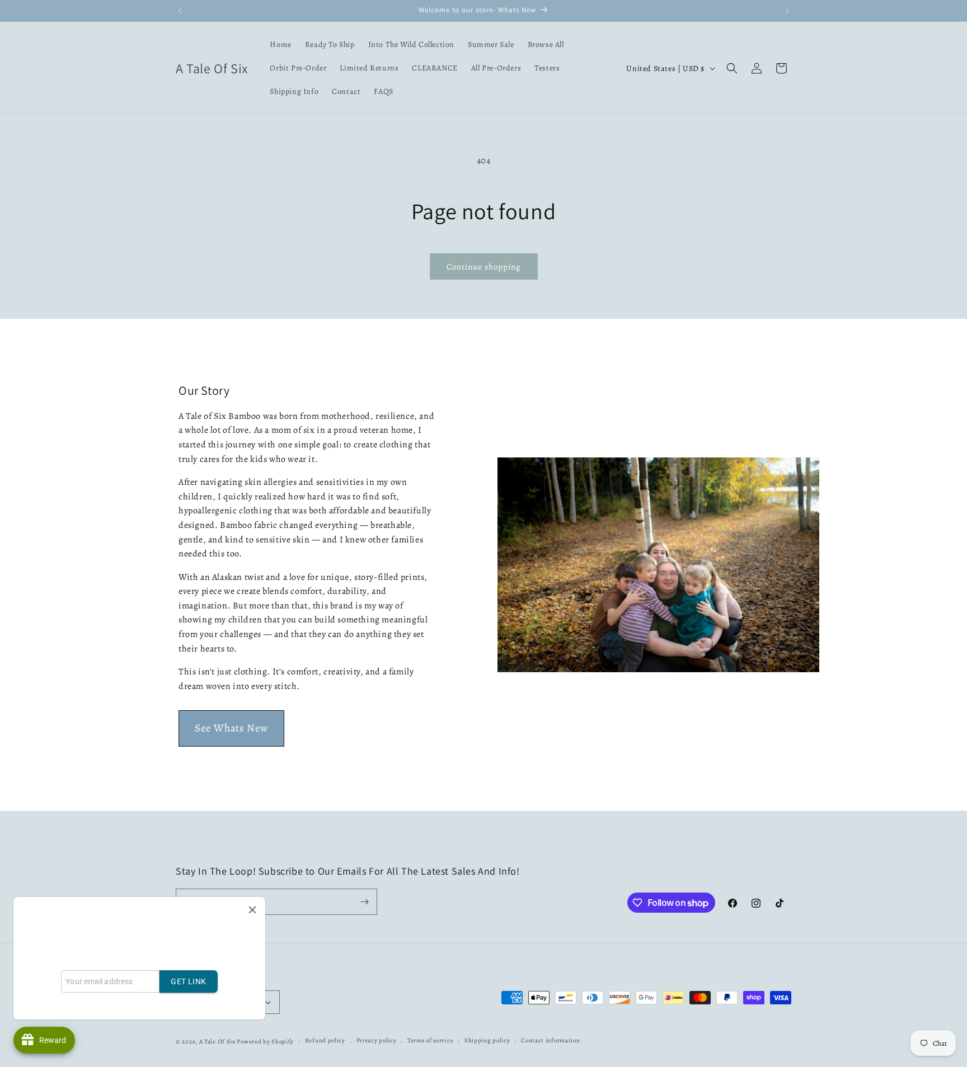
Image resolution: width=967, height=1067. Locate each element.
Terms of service (430, 1040)
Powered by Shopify (265, 1041)
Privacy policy (376, 1040)
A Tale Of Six (217, 1041)
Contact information (550, 1040)
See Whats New (231, 728)
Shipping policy (487, 1040)
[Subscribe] (364, 902)
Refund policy (325, 1040)
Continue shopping (484, 266)
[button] (732, 68)
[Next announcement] (787, 10)
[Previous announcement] (179, 10)
